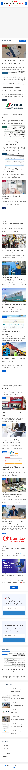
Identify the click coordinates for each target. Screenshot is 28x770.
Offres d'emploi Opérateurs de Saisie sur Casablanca (18, 691)
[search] (26, 3)
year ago (4, 112)
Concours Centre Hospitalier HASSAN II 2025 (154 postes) (17, 698)
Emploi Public (6, 753)
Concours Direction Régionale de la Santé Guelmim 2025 (12, 671)
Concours (5, 748)
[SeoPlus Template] (5, 766)
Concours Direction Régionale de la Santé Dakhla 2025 (18, 726)
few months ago (6, 58)
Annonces (5, 745)
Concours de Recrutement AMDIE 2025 (17, 712)
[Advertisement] (14, 23)
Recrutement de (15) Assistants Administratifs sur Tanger (18, 705)
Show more (22, 40)
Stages (4, 759)
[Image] (6, 691)
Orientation (5, 756)
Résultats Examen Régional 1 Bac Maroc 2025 (18, 733)
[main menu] (2, 3)
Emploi (4, 751)
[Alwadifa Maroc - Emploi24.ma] (14, 3)
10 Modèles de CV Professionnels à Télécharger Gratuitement (18, 719)
